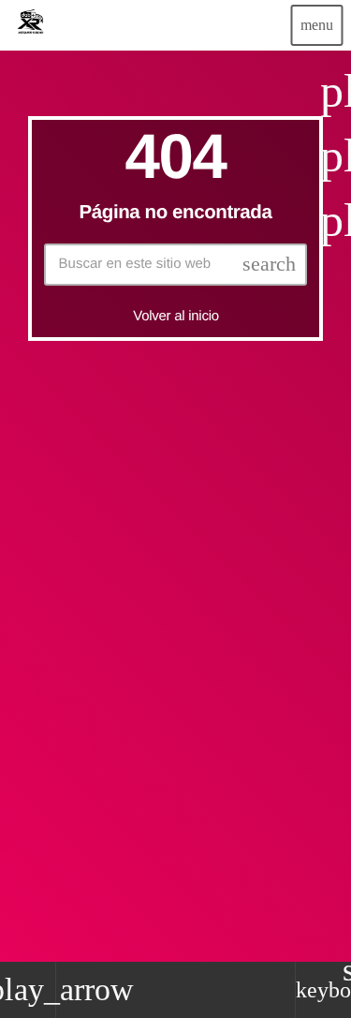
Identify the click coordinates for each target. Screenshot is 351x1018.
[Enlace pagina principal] (29, 25)
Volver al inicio (176, 316)
